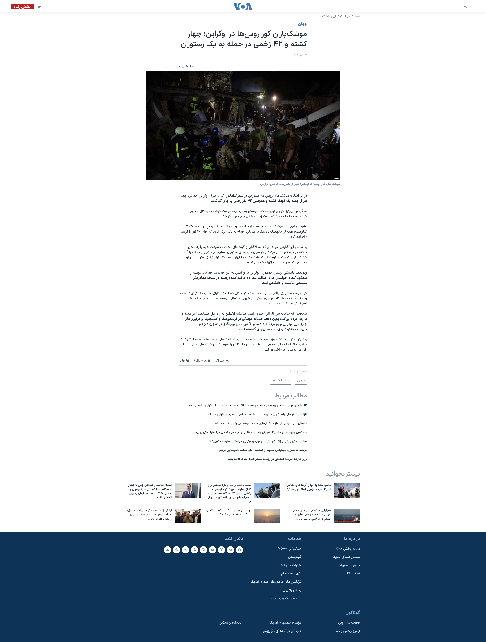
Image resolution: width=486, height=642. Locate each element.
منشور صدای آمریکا (346, 557)
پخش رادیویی (291, 590)
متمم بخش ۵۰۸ (348, 548)
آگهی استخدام (291, 573)
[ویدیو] (39, 6)
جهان (302, 24)
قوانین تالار (352, 573)
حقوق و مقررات (349, 565)
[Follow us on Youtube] (212, 549)
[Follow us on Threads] (194, 549)
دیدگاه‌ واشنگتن (230, 622)
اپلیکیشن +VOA (289, 548)
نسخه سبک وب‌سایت (286, 598)
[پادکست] (176, 549)
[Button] (186, 66)
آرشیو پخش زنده (348, 631)
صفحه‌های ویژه (349, 622)
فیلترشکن (294, 557)
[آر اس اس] (185, 549)
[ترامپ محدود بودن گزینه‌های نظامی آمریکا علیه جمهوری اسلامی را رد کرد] (347, 490)
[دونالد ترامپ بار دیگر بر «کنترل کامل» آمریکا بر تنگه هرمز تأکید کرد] (267, 516)
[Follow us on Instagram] (203, 549)
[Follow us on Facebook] (239, 549)
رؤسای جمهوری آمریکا (285, 622)
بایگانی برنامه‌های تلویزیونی (281, 631)
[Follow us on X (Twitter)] (221, 549)
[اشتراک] (167, 549)
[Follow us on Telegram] (230, 549)
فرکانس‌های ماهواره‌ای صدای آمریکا (276, 581)
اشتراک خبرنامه (290, 565)
